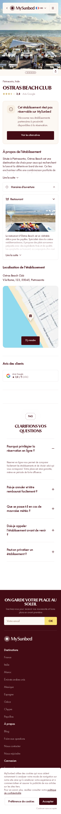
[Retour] (7, 8)
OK (51, 621)
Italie (17, 81)
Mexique (9, 687)
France (7, 657)
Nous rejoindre (12, 753)
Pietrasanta (8, 81)
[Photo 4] (32, 72)
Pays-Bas (8, 716)
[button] (30, 34)
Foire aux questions (14, 738)
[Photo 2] (28, 72)
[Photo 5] (35, 72)
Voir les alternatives (30, 135)
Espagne (9, 694)
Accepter (48, 801)
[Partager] (55, 71)
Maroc (7, 672)
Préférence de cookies (21, 801)
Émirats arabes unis (14, 679)
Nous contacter (12, 746)
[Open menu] (52, 8)
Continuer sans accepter (46, 808)
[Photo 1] (26, 72)
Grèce (7, 701)
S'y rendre (30, 340)
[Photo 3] (30, 72)
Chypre (8, 709)
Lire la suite (12, 255)
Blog (6, 731)
